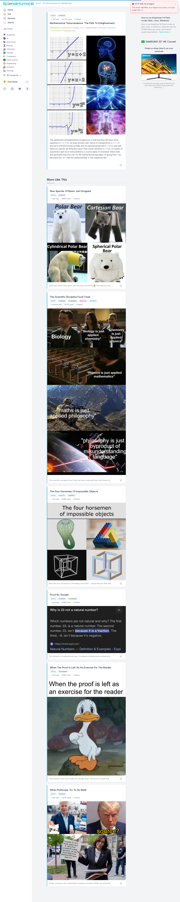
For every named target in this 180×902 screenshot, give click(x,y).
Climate (10, 53)
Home (10, 10)
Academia (11, 35)
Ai (7, 38)
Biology (10, 46)
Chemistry (11, 49)
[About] (4, 89)
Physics (93, 301)
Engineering (11, 63)
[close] (175, 3)
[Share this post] (120, 165)
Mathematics (55, 28)
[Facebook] (27, 89)
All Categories (13, 75)
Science (62, 15)
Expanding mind (69, 30)
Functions (111, 28)
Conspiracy (11, 56)
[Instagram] (12, 89)
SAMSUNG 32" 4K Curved (161, 41)
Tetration (76, 28)
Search (11, 22)
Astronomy (11, 42)
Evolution (10, 67)
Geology (10, 71)
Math (53, 15)
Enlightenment (92, 28)
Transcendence (56, 30)
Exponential (67, 28)
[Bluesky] (20, 89)
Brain (83, 28)
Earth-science (12, 60)
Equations (102, 28)
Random (11, 18)
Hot (9, 14)
